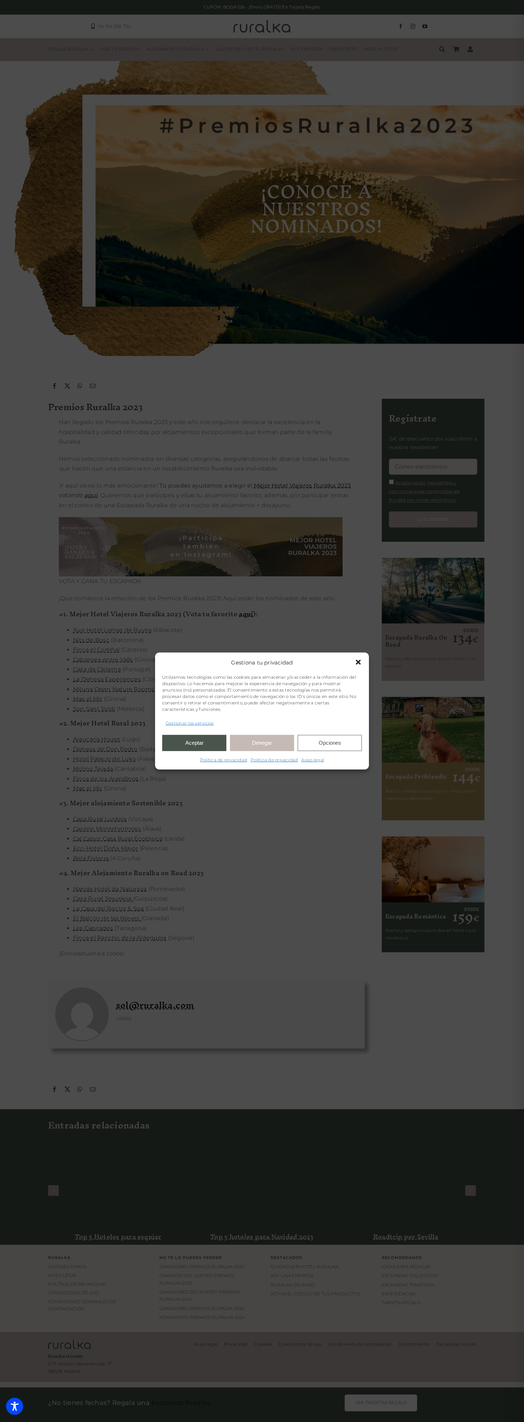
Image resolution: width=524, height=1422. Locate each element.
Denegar (262, 743)
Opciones (330, 743)
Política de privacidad (223, 759)
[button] (358, 662)
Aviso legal (312, 759)
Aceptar (194, 743)
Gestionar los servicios (190, 723)
